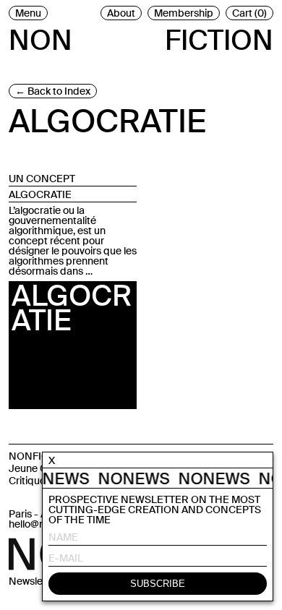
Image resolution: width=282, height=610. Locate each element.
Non (40, 37)
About (121, 13)
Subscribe (157, 583)
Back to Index (58, 91)
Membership (183, 13)
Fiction (219, 37)
